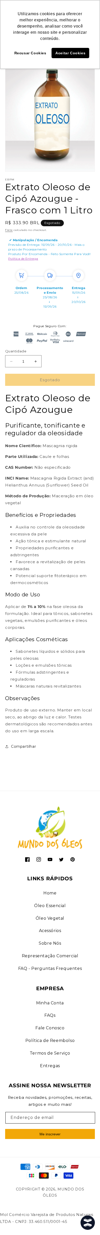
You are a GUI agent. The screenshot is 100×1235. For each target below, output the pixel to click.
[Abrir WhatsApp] (13, 1222)
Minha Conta (50, 1003)
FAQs (49, 1015)
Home (49, 893)
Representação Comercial (50, 955)
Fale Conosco (49, 1027)
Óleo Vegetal (50, 918)
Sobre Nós (50, 943)
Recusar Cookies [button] (30, 53)
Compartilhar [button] (23, 746)
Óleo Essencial (50, 905)
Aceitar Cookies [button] (70, 53)
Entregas (50, 1065)
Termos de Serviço (50, 1053)
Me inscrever (50, 1134)
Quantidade (15, 351)
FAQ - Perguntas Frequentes (50, 968)
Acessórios (50, 930)
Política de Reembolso (50, 1040)
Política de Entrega (23, 258)
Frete (9, 230)
